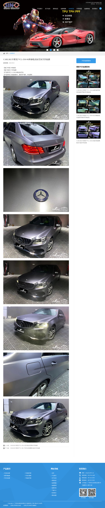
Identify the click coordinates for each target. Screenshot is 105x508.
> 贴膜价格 (53, 488)
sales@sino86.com (89, 472)
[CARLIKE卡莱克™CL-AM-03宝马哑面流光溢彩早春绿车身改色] (88, 104)
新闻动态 (55, 8)
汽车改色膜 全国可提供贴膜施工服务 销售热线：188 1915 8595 (94, 3)
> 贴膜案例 (53, 485)
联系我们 (95, 8)
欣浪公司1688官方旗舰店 (30, 505)
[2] (51, 50)
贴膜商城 (87, 8)
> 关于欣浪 (53, 478)
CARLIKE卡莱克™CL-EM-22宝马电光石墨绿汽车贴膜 (24, 445)
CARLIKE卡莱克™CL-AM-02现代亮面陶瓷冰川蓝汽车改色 (88, 141)
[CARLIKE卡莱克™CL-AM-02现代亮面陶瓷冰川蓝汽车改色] (88, 129)
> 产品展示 (53, 475)
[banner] (47, 50)
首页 (33, 8)
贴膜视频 (63, 8)
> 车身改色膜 (6, 473)
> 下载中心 (53, 490)
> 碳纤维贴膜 (6, 475)
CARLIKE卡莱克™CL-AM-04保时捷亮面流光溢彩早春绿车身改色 (88, 91)
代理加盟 (79, 8)
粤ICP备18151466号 (37, 503)
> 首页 (52, 473)
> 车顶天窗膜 (28, 475)
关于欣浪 (47, 8)
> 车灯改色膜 (6, 478)
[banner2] (58, 50)
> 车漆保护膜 (28, 473)
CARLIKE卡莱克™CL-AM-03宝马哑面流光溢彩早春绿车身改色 (88, 116)
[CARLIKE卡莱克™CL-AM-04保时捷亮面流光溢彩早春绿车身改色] (88, 79)
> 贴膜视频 (53, 483)
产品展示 (39, 8)
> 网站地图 (53, 495)
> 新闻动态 (53, 480)
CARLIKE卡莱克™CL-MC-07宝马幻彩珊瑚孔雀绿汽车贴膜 (25, 448)
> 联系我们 (53, 492)
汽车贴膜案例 (86, 61)
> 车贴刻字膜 (28, 478)
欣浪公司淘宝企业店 (16, 505)
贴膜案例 (71, 8)
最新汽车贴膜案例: (83, 67)
